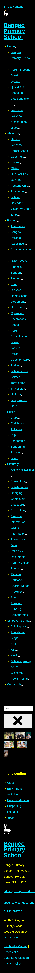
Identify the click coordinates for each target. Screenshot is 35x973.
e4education (11, 937)
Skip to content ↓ (14, 6)
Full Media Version (15, 946)
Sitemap (23, 957)
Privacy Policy (12, 963)
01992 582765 (13, 911)
